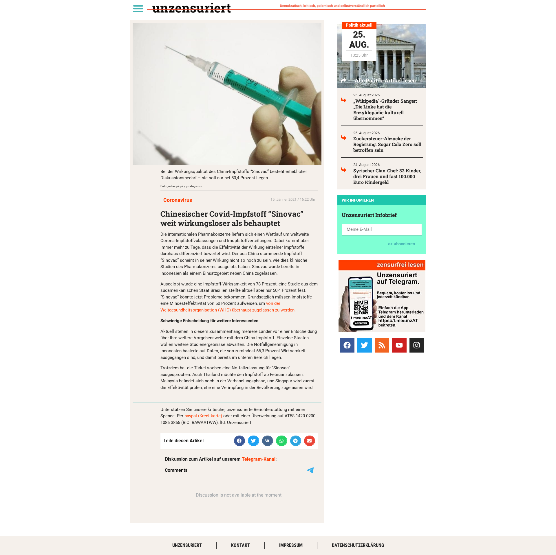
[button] (138, 8)
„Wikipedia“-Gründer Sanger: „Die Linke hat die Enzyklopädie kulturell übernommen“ (385, 109)
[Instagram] (416, 345)
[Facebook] (347, 345)
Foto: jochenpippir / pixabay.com (181, 186)
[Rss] (382, 345)
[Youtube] (399, 345)
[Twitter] (364, 345)
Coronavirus (177, 200)
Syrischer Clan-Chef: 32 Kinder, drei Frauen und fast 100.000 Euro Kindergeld (387, 176)
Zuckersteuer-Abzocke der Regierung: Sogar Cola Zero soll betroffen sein (387, 144)
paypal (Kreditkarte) (203, 415)
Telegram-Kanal (258, 459)
